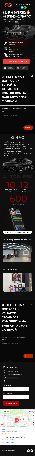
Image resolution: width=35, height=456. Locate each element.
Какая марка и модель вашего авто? (14, 110)
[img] (22, 7)
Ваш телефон (8, 393)
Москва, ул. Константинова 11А (14, 374)
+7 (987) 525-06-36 (12, 371)
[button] (16, 61)
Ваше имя (7, 385)
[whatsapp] (28, 450)
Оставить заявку (11, 403)
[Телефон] (32, 450)
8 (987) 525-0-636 (23, 4)
